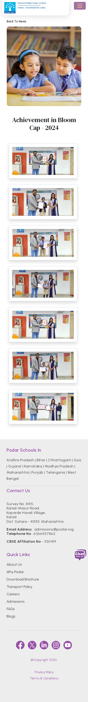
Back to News (16, 21)
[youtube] (67, 645)
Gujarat (14, 466)
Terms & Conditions (44, 678)
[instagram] (56, 645)
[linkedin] (44, 645)
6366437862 (44, 533)
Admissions (16, 601)
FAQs (11, 609)
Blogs (11, 616)
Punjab (37, 472)
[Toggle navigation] (80, 6)
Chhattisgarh (59, 460)
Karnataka (33, 466)
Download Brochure (23, 579)
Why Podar (15, 572)
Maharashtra (18, 472)
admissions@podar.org (54, 529)
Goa (77, 460)
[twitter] (32, 645)
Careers (13, 594)
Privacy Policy (44, 672)
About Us (14, 564)
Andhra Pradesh (20, 460)
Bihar (41, 460)
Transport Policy (19, 586)
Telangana (55, 472)
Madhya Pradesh (59, 466)
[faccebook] (20, 645)
